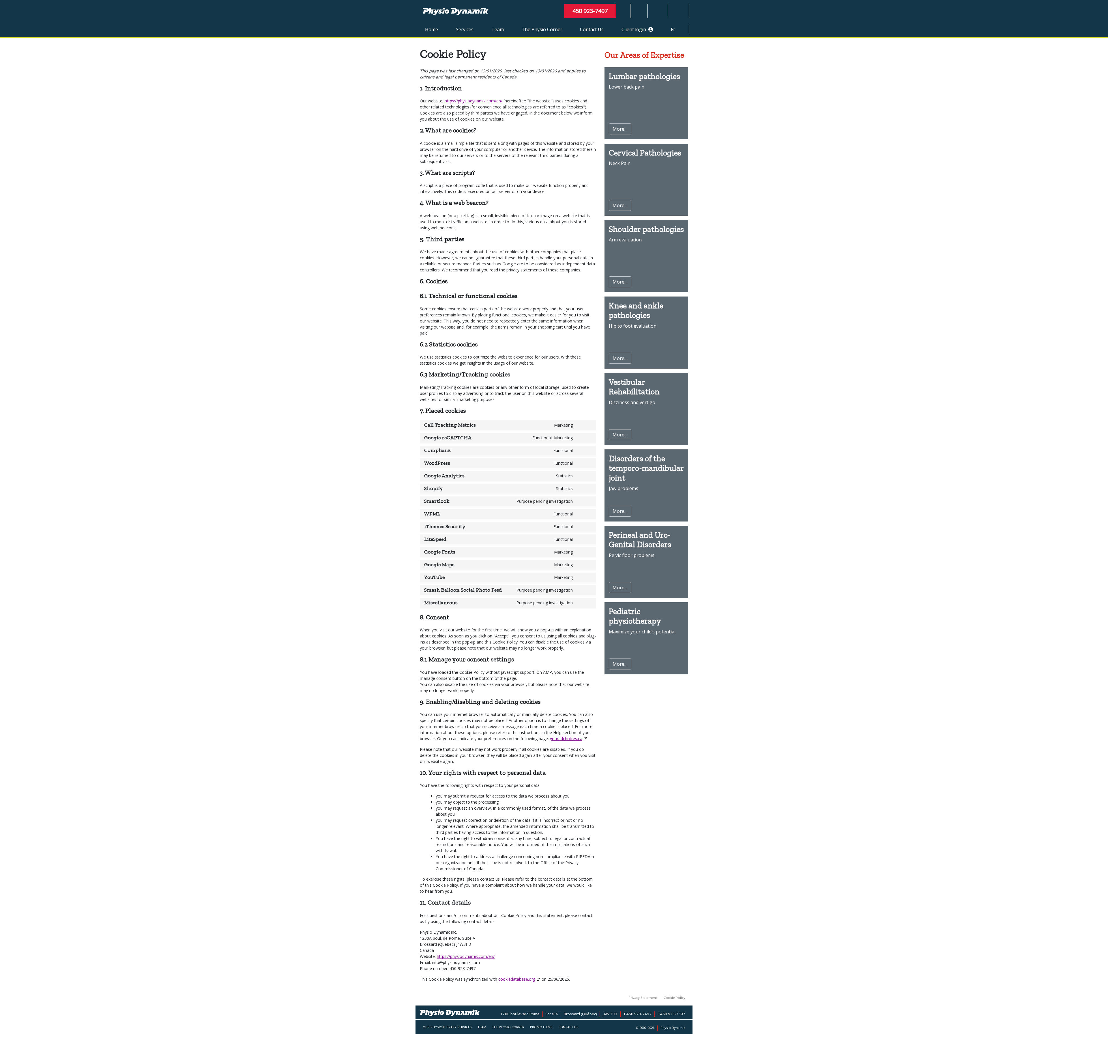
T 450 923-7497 (638, 1013)
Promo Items (541, 1027)
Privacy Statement (642, 997)
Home (431, 29)
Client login (635, 29)
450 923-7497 (590, 11)
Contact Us (592, 29)
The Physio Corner (542, 29)
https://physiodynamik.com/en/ (473, 101)
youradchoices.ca (566, 738)
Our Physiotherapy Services (447, 1027)
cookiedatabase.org (516, 979)
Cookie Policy (674, 997)
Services (464, 29)
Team (497, 29)
